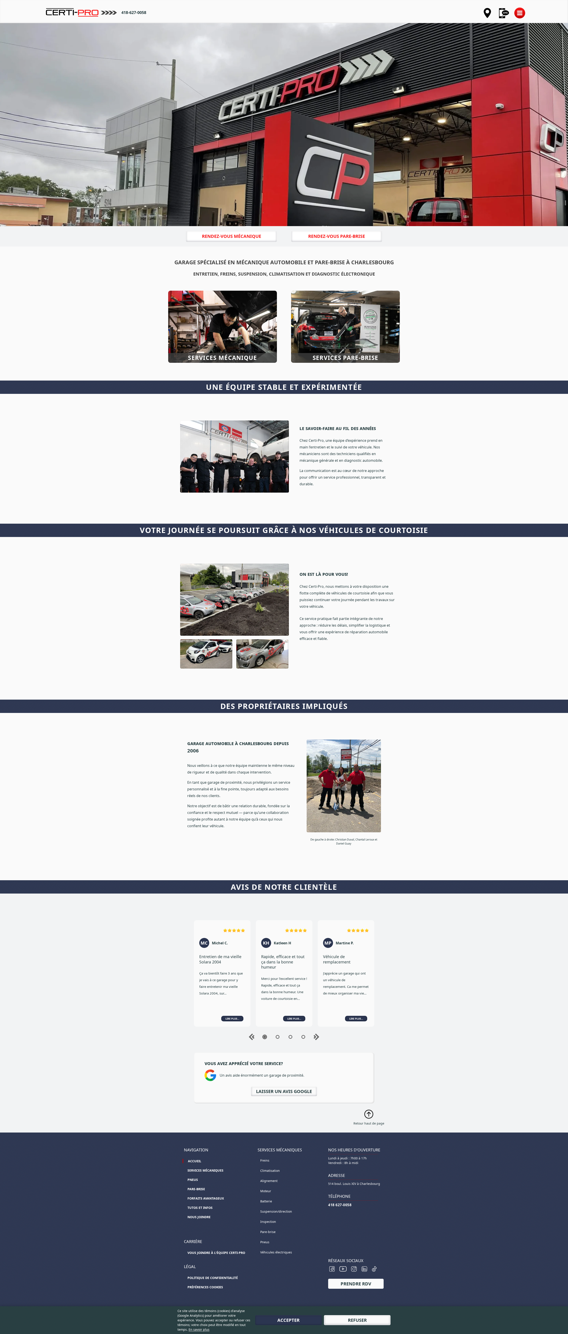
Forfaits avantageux (205, 1198)
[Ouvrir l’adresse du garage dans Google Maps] (487, 13)
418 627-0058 (339, 1204)
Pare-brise (196, 1189)
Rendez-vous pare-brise (336, 236)
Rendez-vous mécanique (231, 236)
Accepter (288, 1320)
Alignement (269, 1181)
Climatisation (270, 1170)
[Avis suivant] (316, 1037)
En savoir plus (199, 1329)
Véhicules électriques (276, 1252)
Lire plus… (232, 1018)
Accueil (194, 1161)
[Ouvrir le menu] (520, 13)
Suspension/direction (276, 1211)
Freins (264, 1160)
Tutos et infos (200, 1208)
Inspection (268, 1222)
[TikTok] (374, 1269)
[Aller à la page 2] (277, 1037)
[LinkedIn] (364, 1269)
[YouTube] (343, 1269)
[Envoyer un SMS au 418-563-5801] (504, 13)
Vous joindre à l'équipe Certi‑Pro (216, 1253)
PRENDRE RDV (356, 1284)
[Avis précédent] (251, 1037)
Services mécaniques (205, 1170)
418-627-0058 (133, 12)
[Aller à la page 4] (303, 1037)
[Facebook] (332, 1269)
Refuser (357, 1320)
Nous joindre (199, 1217)
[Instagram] (354, 1269)
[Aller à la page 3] (290, 1037)
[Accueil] (81, 12)
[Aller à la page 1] (265, 1037)
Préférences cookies (205, 1287)
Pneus (192, 1180)
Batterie (266, 1201)
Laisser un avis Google (284, 1091)
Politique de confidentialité (212, 1278)
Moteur (265, 1191)
